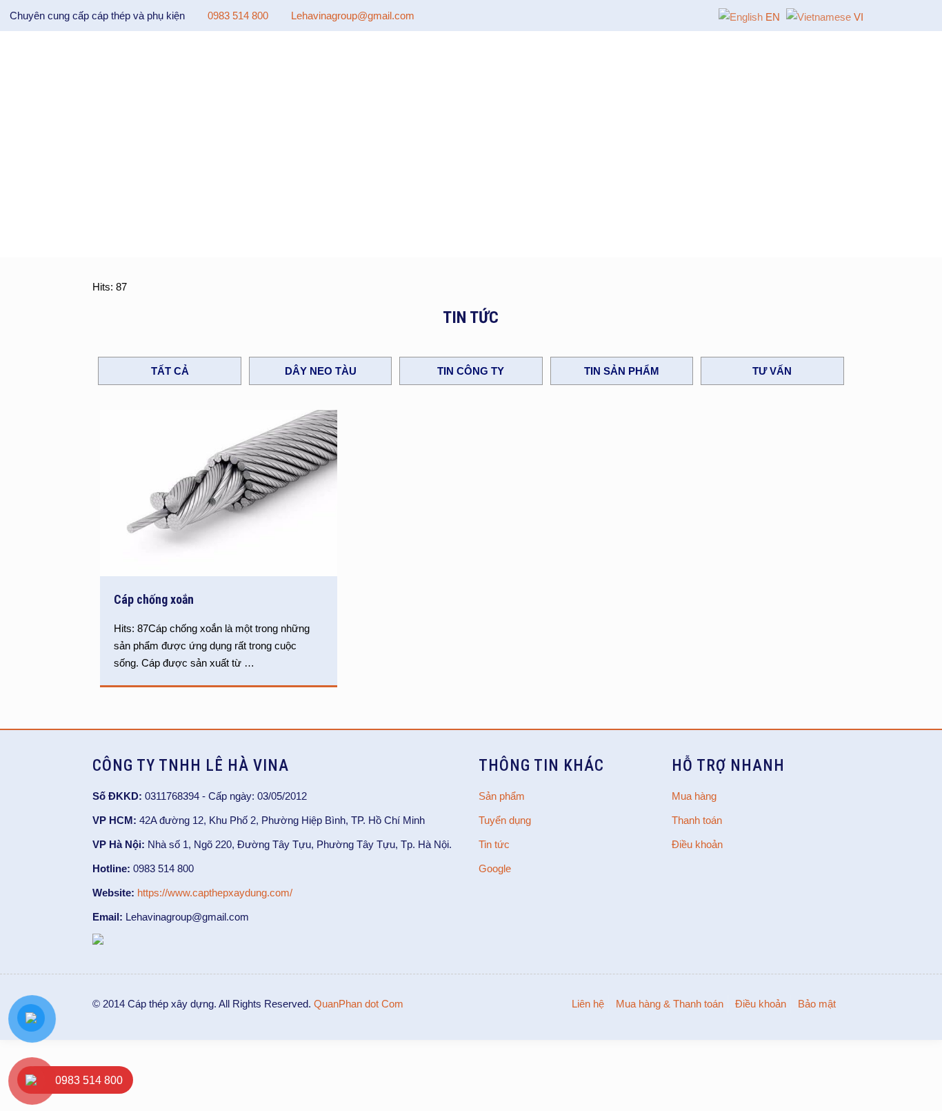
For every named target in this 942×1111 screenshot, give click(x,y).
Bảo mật (817, 1004)
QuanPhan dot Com (358, 1004)
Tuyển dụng (505, 820)
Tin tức (494, 844)
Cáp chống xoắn (154, 599)
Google (495, 868)
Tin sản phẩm (621, 371)
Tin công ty (470, 371)
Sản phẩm (502, 796)
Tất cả (170, 371)
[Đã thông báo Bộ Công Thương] (97, 941)
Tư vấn (772, 371)
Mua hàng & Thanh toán (669, 1004)
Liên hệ (588, 1004)
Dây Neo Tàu (321, 371)
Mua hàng (694, 796)
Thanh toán (697, 820)
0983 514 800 (238, 15)
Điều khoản (697, 844)
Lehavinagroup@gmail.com (352, 15)
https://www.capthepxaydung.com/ (214, 892)
